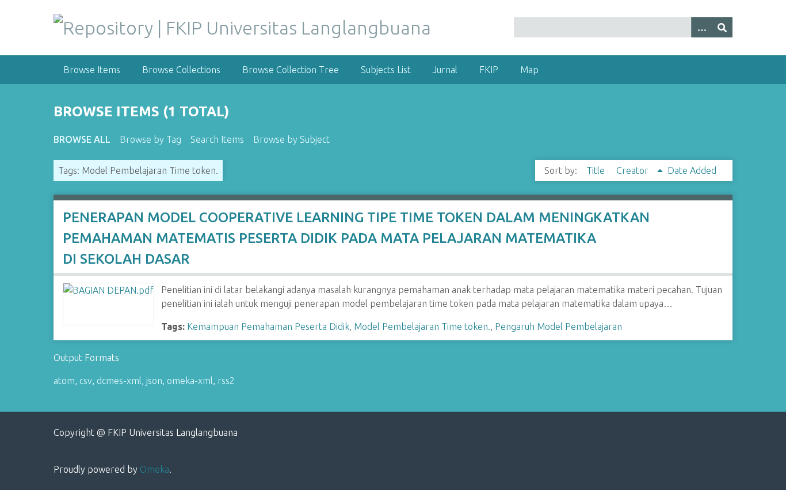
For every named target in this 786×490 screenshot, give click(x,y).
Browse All (82, 139)
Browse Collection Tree (290, 69)
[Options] (701, 27)
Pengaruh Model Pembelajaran (558, 326)
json (154, 380)
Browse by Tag (150, 139)
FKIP (488, 69)
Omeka (154, 469)
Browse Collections (181, 69)
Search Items (217, 139)
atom (64, 380)
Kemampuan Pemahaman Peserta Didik (268, 326)
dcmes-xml (119, 380)
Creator (633, 170)
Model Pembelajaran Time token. (422, 326)
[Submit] (722, 27)
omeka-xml (190, 380)
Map (529, 69)
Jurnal (445, 69)
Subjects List (386, 69)
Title (596, 170)
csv (85, 380)
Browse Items (91, 69)
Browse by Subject (291, 139)
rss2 (226, 380)
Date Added (691, 170)
